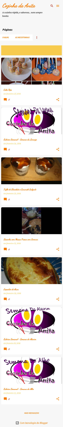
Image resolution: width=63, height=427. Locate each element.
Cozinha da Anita (18, 5)
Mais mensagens (31, 413)
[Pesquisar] (52, 5)
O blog (5, 37)
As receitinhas (22, 37)
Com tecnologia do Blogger (33, 423)
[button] (57, 100)
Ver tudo (8, 53)
